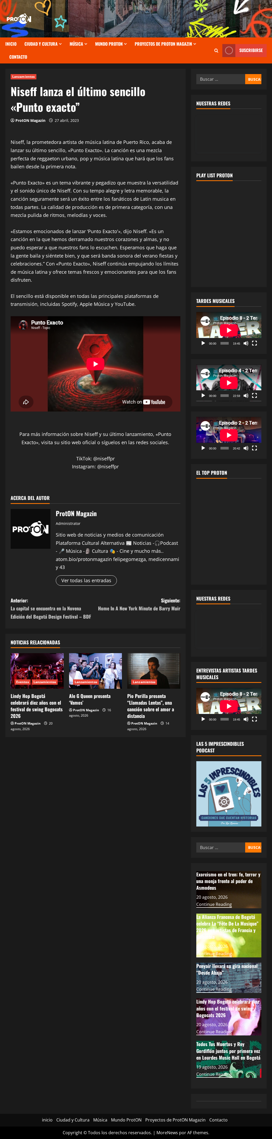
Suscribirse (251, 50)
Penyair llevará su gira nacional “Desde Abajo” (227, 969)
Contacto (18, 57)
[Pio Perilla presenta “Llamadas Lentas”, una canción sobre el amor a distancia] (153, 670)
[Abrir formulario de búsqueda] (216, 50)
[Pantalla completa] (254, 343)
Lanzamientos (23, 76)
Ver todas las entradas (86, 580)
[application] (228, 330)
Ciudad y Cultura (41, 44)
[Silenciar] (246, 343)
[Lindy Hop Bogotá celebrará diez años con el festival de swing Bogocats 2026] (37, 670)
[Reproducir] (203, 343)
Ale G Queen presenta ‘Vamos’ (89, 699)
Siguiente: (139, 604)
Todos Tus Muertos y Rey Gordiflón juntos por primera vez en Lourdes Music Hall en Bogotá (228, 1050)
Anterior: (51, 608)
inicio (10, 44)
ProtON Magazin (30, 120)
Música (76, 44)
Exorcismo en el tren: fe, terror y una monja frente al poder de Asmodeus (228, 881)
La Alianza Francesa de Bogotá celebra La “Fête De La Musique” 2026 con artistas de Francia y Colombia (227, 926)
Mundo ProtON (109, 44)
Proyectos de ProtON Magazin (163, 44)
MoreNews (167, 1133)
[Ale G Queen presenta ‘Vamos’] (95, 670)
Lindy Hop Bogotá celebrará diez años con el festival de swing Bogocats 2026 (37, 706)
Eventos (22, 682)
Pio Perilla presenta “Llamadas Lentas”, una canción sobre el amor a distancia (150, 706)
